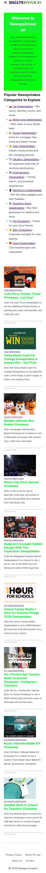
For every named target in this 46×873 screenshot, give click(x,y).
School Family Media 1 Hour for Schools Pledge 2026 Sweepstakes (21, 612)
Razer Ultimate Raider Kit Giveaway (22, 745)
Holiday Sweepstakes (13, 417)
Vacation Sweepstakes (26, 159)
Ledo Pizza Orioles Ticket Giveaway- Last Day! (22, 295)
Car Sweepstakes (23, 106)
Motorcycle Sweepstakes (27, 119)
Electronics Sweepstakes (27, 190)
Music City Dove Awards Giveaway (21, 484)
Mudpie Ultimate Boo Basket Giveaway (19, 422)
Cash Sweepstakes (24, 146)
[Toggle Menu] (5, 2)
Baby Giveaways (22, 229)
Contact (29, 860)
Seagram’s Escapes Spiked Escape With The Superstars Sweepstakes (23, 547)
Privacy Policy (14, 854)
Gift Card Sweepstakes (14, 606)
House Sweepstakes (24, 132)
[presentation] (20, 277)
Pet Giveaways (21, 221)
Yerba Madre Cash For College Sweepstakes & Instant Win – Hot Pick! (20, 359)
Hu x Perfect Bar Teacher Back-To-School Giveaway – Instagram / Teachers (22, 680)
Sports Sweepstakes (13, 290)
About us (17, 860)
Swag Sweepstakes (24, 243)
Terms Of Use (32, 854)
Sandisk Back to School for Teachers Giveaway (21, 806)
